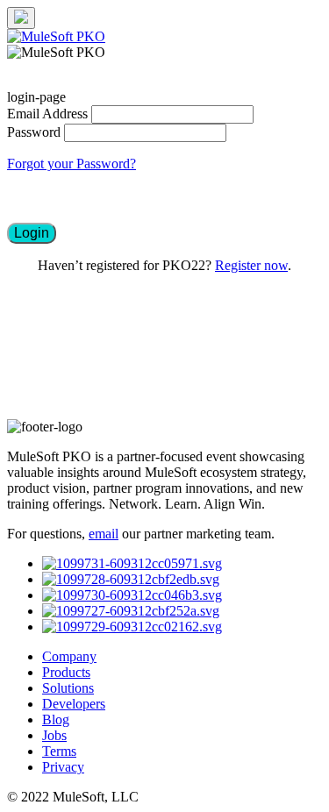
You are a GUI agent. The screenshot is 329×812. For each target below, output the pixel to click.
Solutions (68, 687)
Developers (73, 703)
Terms (59, 751)
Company (69, 656)
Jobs (54, 735)
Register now (251, 265)
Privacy (63, 766)
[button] (31, 233)
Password (34, 132)
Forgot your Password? (71, 163)
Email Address (47, 113)
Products (66, 672)
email (103, 533)
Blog (55, 719)
